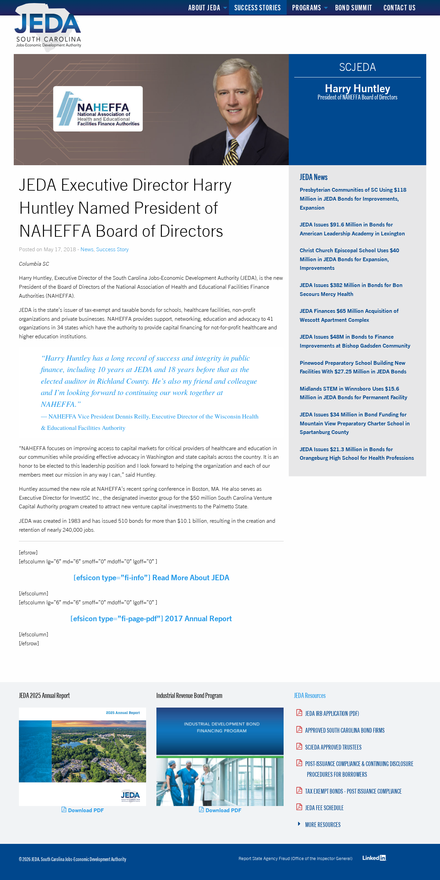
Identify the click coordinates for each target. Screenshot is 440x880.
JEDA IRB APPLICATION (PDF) (332, 713)
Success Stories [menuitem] (257, 7)
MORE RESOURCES (323, 824)
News (87, 249)
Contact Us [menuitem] (400, 7)
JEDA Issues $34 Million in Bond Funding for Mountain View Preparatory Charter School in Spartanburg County (355, 423)
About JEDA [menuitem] (204, 7)
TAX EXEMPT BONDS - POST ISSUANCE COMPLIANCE (353, 791)
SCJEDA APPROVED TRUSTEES (333, 747)
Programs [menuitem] (306, 7)
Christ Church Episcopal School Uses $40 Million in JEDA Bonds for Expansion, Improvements (349, 259)
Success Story (112, 249)
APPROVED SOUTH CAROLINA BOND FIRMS (345, 730)
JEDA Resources (310, 695)
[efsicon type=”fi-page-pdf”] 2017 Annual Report (151, 618)
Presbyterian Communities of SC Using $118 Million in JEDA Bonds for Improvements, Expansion (353, 198)
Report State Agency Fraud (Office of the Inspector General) (295, 858)
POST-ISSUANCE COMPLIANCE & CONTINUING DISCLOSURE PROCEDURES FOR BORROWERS (359, 769)
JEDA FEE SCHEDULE (324, 808)
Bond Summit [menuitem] (354, 7)
